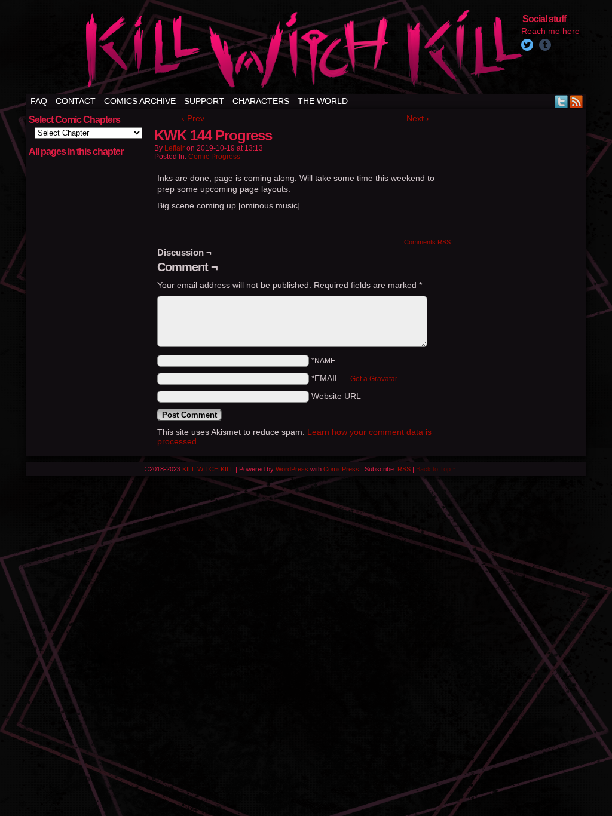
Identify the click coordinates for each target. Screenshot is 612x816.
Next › (417, 118)
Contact (76, 101)
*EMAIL (354, 378)
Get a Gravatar (373, 379)
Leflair (174, 148)
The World (323, 101)
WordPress (292, 469)
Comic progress (214, 156)
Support (204, 101)
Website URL (336, 396)
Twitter (561, 101)
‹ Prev (193, 118)
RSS (576, 101)
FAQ (38, 101)
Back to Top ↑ (436, 469)
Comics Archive (140, 101)
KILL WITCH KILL (208, 469)
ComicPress (341, 469)
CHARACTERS (260, 101)
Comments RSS (427, 242)
